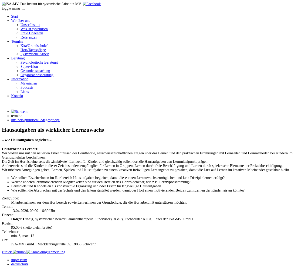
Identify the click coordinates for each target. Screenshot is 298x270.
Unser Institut (30, 25)
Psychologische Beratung (39, 62)
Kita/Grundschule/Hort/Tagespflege (33, 48)
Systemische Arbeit (34, 54)
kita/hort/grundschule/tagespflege (35, 120)
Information (19, 79)
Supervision (29, 66)
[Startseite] (19, 112)
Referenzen (28, 37)
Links (24, 92)
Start (14, 16)
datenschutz (19, 264)
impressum (19, 260)
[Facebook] (92, 4)
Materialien (28, 83)
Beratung (18, 58)
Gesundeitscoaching (35, 71)
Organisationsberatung (37, 75)
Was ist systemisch (34, 29)
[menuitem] (153, 16)
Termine (17, 41)
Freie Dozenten (31, 33)
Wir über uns (20, 21)
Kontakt (17, 96)
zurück (7, 252)
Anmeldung (56, 252)
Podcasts (26, 87)
